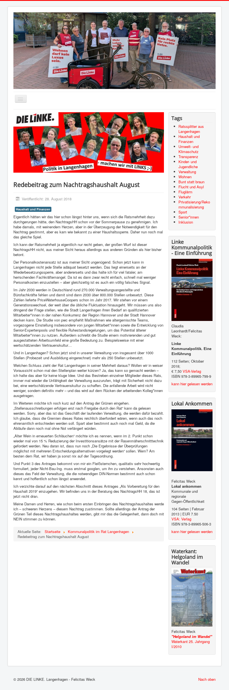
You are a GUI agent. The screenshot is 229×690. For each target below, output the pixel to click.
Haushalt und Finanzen (33, 209)
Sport (182, 212)
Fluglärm (185, 191)
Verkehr (184, 197)
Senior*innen (188, 217)
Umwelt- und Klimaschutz (188, 149)
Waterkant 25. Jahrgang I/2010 (191, 644)
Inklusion (185, 222)
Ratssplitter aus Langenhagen (191, 129)
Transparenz (188, 156)
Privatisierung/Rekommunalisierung (194, 204)
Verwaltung (187, 171)
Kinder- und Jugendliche (188, 164)
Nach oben (207, 679)
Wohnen (185, 176)
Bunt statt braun (191, 181)
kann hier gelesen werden (192, 383)
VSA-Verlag (192, 371)
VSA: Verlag (181, 519)
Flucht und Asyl (191, 186)
